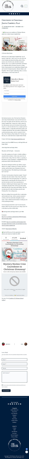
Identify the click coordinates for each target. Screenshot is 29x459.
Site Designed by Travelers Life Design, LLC (14, 457)
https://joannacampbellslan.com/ (18, 139)
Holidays (14, 422)
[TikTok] (19, 13)
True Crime (14, 418)
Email (4, 364)
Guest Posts (14, 411)
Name (4, 359)
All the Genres (14, 420)
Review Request (14, 435)
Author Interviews (14, 410)
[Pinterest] (17, 13)
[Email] (15, 13)
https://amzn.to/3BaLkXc (11, 228)
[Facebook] (9, 13)
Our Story (14, 433)
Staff (14, 429)
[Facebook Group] (14, 403)
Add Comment (6, 373)
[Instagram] (13, 13)
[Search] (22, 6)
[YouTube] (20, 403)
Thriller (14, 417)
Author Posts (5, 28)
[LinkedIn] (16, 403)
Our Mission (14, 431)
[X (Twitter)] (11, 13)
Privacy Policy (14, 436)
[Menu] (26, 6)
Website (4, 368)
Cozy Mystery (14, 413)
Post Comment (6, 390)
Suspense (14, 415)
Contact (14, 428)
